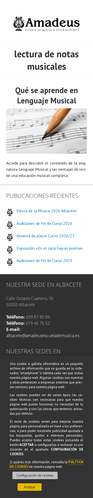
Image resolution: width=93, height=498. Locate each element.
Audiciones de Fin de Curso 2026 (44, 223)
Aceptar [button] (29, 487)
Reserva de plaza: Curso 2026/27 (45, 235)
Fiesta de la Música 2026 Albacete (46, 210)
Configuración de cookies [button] (35, 475)
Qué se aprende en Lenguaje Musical (46, 95)
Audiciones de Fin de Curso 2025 (44, 260)
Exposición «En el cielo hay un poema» (50, 248)
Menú (86, 6)
